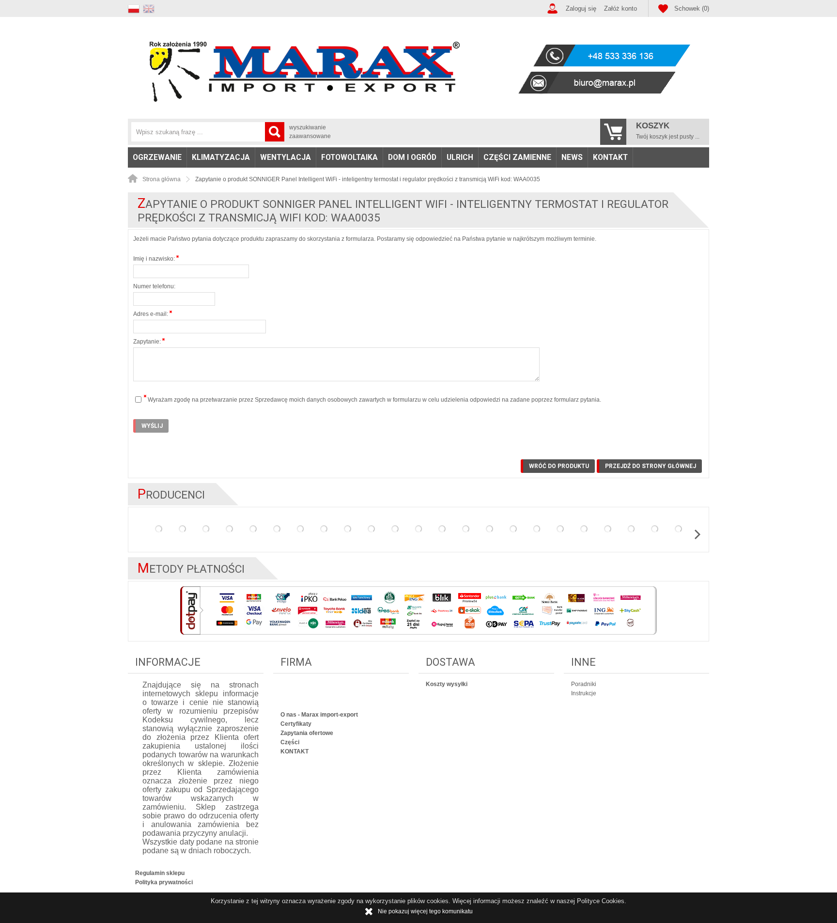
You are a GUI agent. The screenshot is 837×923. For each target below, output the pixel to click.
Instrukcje (583, 693)
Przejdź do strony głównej (650, 466)
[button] (135, 7)
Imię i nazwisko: (154, 258)
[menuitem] (157, 157)
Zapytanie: (147, 341)
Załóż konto (620, 8)
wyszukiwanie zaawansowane (310, 132)
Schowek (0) (691, 8)
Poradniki (583, 684)
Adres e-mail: (151, 314)
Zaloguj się (581, 8)
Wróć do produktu (559, 466)
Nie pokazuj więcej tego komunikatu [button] (425, 911)
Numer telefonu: (154, 286)
